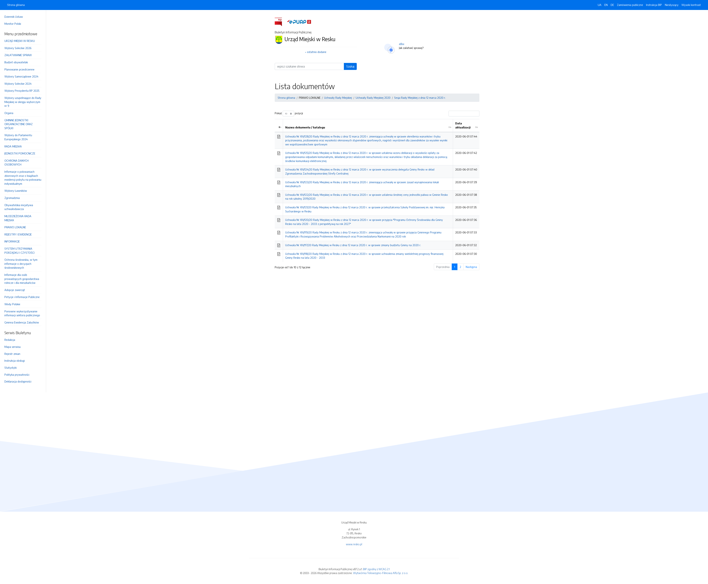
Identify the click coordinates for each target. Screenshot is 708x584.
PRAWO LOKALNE (15, 227)
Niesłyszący (671, 4)
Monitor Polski (12, 23)
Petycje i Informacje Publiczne (22, 297)
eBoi (401, 44)
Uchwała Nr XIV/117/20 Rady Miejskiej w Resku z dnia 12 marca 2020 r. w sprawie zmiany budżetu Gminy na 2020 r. (353, 245)
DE (612, 4)
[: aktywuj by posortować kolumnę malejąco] (279, 125)
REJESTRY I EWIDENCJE (18, 234)
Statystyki (10, 367)
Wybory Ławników (15, 190)
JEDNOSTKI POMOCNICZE (19, 153)
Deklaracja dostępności (17, 381)
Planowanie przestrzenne (19, 69)
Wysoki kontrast (691, 4)
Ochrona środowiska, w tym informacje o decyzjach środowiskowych (20, 263)
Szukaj (350, 66)
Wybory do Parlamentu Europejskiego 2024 (18, 137)
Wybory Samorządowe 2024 (21, 76)
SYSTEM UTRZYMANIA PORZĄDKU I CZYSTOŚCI (19, 250)
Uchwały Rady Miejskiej (338, 97)
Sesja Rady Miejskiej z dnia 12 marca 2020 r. (420, 97)
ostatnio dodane (316, 52)
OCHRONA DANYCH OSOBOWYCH (16, 162)
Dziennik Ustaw (13, 16)
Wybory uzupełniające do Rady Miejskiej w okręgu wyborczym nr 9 (22, 101)
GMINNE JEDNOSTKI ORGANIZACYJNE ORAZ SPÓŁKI (18, 124)
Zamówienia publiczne (630, 4)
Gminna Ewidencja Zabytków (21, 322)
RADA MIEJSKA (13, 146)
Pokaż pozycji (289, 113)
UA (599, 4)
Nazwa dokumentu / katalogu (305, 127)
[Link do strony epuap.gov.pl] (299, 21)
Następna (471, 266)
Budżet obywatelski (16, 62)
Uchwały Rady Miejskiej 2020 (373, 97)
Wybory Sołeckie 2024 (18, 83)
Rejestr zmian (12, 353)
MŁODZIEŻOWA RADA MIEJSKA (17, 218)
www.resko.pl (354, 544)
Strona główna (16, 4)
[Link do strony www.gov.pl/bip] (280, 21)
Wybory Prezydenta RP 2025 (21, 90)
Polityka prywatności (16, 374)
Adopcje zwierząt (14, 290)
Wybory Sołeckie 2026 (17, 48)
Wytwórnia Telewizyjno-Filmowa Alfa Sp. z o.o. (380, 573)
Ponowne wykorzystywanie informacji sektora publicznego (22, 313)
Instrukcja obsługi (14, 360)
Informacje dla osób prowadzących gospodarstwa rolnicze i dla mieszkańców (21, 278)
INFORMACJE (12, 241)
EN (606, 4)
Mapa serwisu (12, 346)
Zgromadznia (12, 197)
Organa (8, 113)
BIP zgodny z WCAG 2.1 (376, 569)
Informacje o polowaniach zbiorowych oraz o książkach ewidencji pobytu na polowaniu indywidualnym (22, 177)
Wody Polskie (12, 304)
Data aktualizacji (463, 125)
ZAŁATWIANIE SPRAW (18, 55)
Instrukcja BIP (654, 4)
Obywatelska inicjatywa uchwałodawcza (18, 207)
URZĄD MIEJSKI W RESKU (19, 40)
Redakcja (9, 339)
